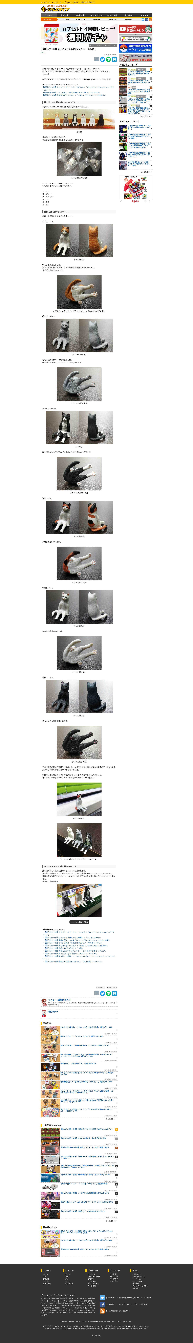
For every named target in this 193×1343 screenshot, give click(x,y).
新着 (44, 1276)
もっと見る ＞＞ (111, 1119)
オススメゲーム (93, 1283)
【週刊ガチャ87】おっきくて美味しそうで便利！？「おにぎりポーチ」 (73, 937)
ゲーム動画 (47, 1283)
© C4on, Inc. (96, 1335)
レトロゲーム (66, 19)
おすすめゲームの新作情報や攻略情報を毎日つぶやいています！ (128, 1297)
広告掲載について (138, 1276)
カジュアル (69, 1283)
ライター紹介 (137, 1279)
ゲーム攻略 (112, 15)
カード (67, 1281)
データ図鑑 (92, 1286)
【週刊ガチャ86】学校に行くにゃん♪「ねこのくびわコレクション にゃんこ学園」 (77, 940)
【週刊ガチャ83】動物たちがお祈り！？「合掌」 (64, 948)
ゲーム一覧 (92, 1274)
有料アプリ (114, 1279)
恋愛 (67, 1276)
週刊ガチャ (56, 45)
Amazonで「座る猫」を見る (79, 922)
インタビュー (96, 15)
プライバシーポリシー (140, 1286)
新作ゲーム (128, 19)
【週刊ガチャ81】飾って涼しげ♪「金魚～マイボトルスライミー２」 (71, 953)
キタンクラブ (112, 987)
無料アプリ (114, 1276)
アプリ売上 (114, 1281)
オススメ (144, 15)
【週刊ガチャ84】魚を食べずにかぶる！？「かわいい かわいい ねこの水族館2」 (74, 95)
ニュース (49, 15)
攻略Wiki (91, 1279)
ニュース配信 (137, 1281)
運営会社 (135, 1288)
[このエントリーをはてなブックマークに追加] (114, 61)
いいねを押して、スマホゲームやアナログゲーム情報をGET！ (128, 1304)
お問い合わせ (137, 1274)
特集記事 (81, 15)
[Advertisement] (79, 975)
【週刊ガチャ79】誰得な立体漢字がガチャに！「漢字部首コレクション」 (73, 961)
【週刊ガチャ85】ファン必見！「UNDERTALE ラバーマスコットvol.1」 (71, 92)
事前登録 (128, 15)
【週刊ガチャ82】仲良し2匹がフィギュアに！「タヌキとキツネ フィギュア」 (75, 951)
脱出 (67, 1279)
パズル (67, 1274)
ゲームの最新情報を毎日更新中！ (117, 1311)
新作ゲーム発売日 (94, 1276)
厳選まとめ (112, 19)
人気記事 (65, 15)
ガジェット (96, 19)
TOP (42, 45)
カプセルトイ (80, 19)
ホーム (45, 1274)
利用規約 (135, 1283)
